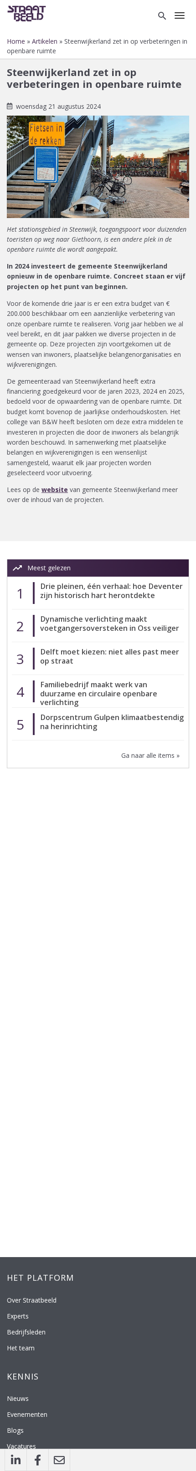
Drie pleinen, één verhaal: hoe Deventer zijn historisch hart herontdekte (111, 590)
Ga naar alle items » (150, 755)
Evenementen (27, 1414)
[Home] (29, 12)
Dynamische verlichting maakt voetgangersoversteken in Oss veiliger (109, 623)
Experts (18, 1316)
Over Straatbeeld (32, 1300)
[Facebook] (37, 1460)
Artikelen (44, 41)
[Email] (59, 1460)
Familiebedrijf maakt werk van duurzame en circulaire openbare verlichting (98, 693)
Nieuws (18, 1398)
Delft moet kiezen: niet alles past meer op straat (109, 656)
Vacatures (21, 1446)
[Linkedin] (15, 1460)
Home (16, 41)
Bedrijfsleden (26, 1332)
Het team (21, 1348)
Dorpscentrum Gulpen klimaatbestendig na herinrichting (112, 721)
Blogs (15, 1430)
